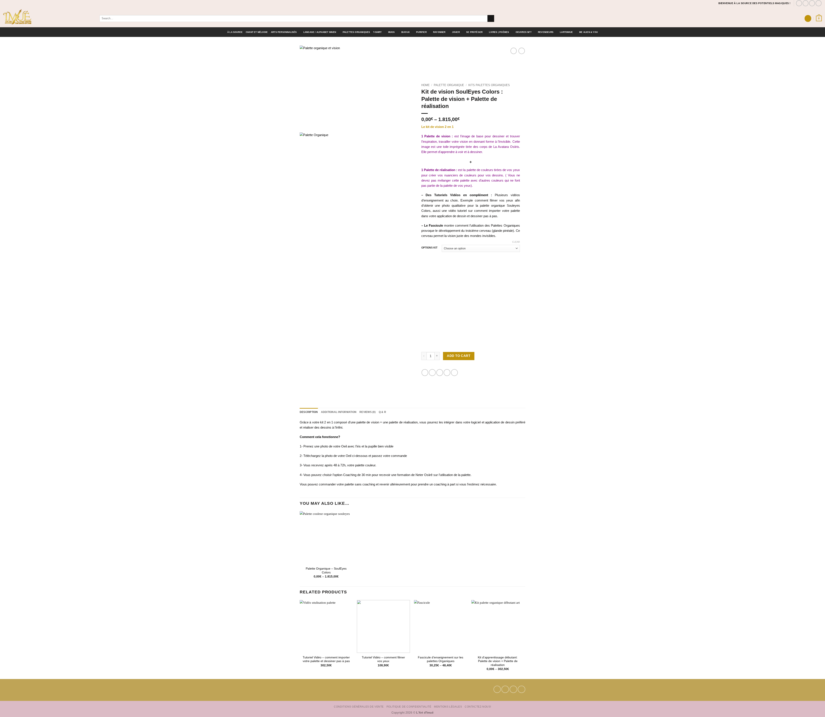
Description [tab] (309, 412)
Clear (516, 242)
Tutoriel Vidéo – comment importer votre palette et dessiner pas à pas (326, 659)
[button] (808, 18)
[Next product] (513, 51)
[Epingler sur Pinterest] (447, 372)
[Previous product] (521, 51)
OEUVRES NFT (524, 32)
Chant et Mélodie (257, 32)
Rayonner (439, 32)
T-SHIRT (377, 32)
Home (425, 85)
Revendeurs (545, 32)
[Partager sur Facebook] (425, 372)
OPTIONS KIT (429, 247)
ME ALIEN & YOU (588, 32)
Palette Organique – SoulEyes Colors (326, 570)
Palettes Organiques (356, 32)
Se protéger (474, 32)
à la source (235, 32)
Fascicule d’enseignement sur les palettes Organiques (440, 659)
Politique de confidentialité (409, 706)
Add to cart (458, 356)
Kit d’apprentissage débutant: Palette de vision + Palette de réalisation (498, 661)
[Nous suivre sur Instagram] (806, 3)
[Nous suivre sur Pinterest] (812, 3)
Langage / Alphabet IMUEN (319, 32)
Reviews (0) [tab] (367, 412)
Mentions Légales (448, 706)
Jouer (456, 32)
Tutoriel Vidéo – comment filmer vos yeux (383, 659)
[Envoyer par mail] (439, 372)
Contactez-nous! (478, 706)
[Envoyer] (490, 18)
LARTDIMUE (566, 32)
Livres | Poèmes (499, 32)
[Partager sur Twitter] (432, 372)
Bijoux (405, 32)
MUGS (391, 32)
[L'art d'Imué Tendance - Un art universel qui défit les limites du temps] (48, 16)
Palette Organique (449, 85)
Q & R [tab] (382, 412)
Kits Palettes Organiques (489, 85)
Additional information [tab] (338, 412)
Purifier (421, 32)
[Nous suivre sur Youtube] (819, 3)
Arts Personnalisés (284, 32)
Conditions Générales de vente (359, 706)
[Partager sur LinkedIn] (454, 372)
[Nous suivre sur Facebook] (799, 3)
